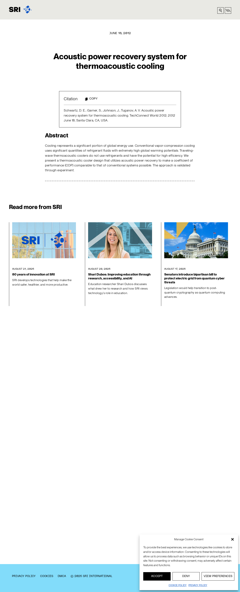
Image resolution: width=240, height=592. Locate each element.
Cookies (46, 576)
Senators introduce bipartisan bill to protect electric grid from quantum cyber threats (194, 278)
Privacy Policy (24, 576)
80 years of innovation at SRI (33, 274)
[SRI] (20, 9)
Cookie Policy (178, 585)
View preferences (218, 576)
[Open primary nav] (228, 10)
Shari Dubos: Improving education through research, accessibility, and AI (119, 276)
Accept (157, 576)
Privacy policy (197, 585)
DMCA (62, 576)
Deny (186, 576)
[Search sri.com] (221, 10)
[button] (232, 539)
